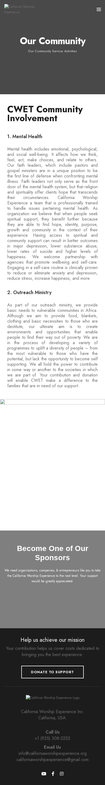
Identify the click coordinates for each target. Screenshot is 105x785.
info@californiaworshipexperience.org (53, 753)
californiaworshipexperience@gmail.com (52, 759)
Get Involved (52, 594)
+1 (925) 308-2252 (52, 738)
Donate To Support (52, 672)
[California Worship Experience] (26, 9)
